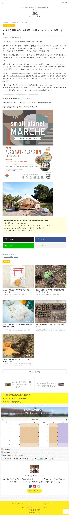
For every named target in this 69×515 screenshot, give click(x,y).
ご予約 (40, 458)
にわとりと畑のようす (9, 254)
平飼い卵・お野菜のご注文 (18, 504)
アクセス (28, 504)
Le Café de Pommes (17, 76)
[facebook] (30, 486)
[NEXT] (66, 420)
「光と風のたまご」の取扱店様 (15, 398)
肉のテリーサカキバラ (57, 85)
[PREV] (2, 420)
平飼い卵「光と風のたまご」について (17, 395)
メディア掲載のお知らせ (13, 402)
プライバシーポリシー (52, 504)
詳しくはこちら (34, 491)
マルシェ (16, 257)
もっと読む (35, 372)
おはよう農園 (34, 509)
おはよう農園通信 (8, 257)
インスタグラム (36, 90)
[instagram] (34, 486)
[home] (38, 486)
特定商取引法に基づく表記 (39, 504)
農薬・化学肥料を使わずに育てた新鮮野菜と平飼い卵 (34, 507)
